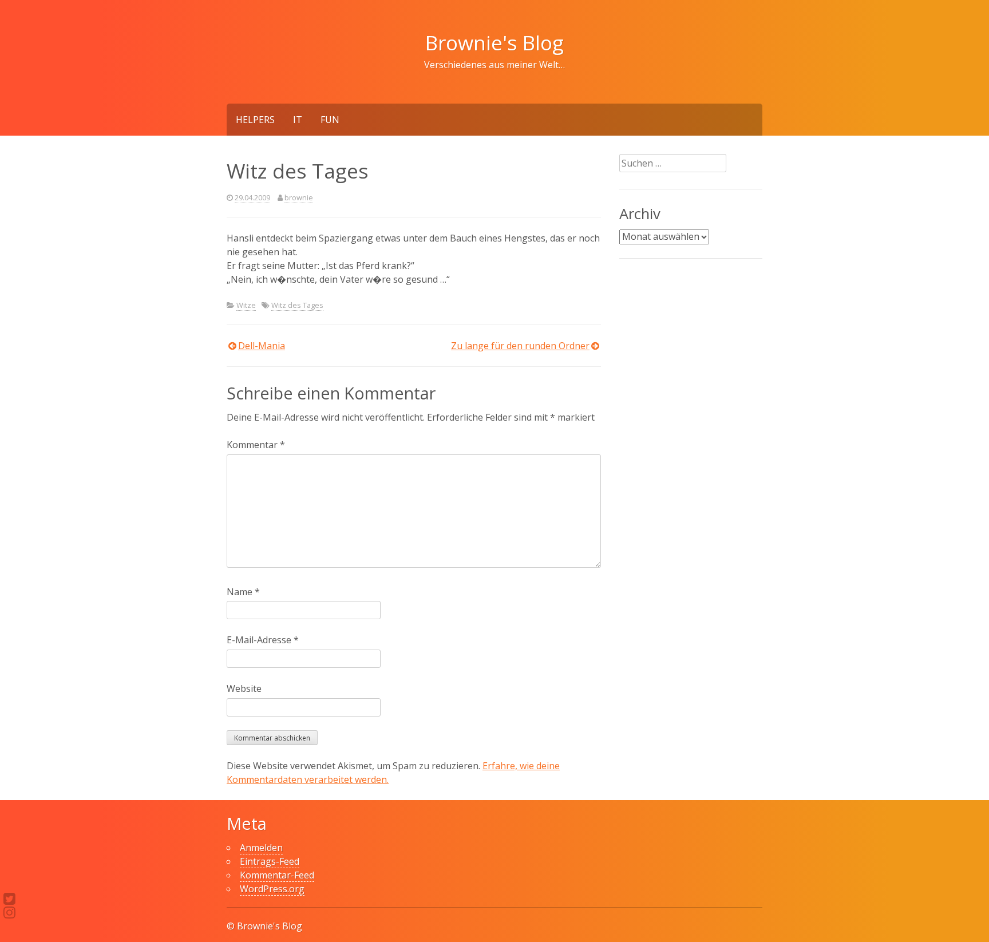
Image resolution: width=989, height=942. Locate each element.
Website (244, 688)
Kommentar (256, 444)
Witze (246, 305)
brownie (298, 197)
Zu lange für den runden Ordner (520, 345)
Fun (330, 119)
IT (297, 119)
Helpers (255, 119)
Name (243, 591)
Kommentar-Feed (277, 875)
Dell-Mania (261, 345)
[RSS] (9, 912)
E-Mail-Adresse (263, 640)
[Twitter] (9, 898)
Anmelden (261, 847)
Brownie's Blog (494, 42)
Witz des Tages (297, 305)
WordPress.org (272, 888)
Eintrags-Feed (269, 861)
